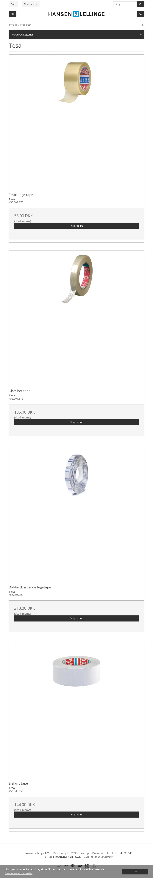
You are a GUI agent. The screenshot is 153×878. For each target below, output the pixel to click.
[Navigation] (12, 14)
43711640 (126, 853)
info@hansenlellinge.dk (67, 856)
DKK (13, 4)
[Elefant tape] (76, 711)
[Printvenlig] (143, 24)
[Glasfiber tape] (76, 318)
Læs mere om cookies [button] (18, 873)
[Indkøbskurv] (140, 14)
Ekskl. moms (30, 4)
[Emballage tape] (76, 122)
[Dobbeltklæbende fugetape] (76, 515)
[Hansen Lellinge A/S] (76, 14)
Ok (135, 871)
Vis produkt (77, 225)
